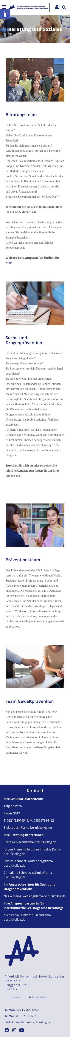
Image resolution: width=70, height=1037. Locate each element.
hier (9, 263)
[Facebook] (7, 1030)
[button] (5, 14)
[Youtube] (21, 1030)
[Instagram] (14, 1030)
